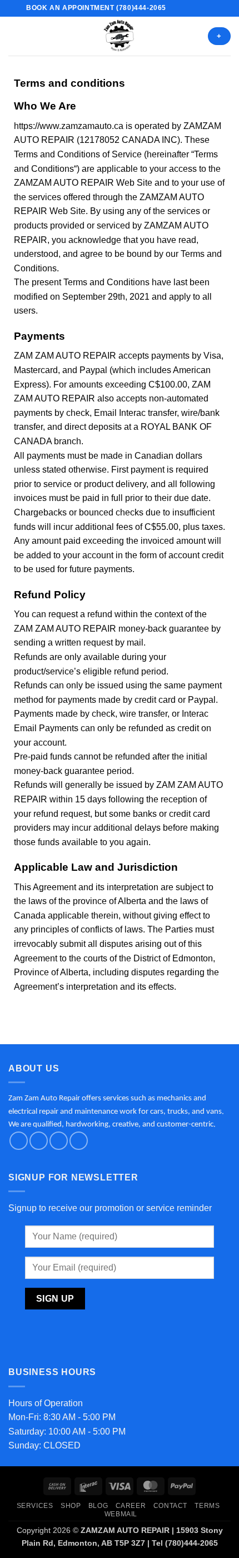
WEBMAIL (120, 1514)
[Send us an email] (196, 8)
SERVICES (35, 1506)
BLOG (98, 1506)
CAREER (131, 1506)
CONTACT (170, 1506)
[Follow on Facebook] (175, 8)
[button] (15, 35)
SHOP (71, 1506)
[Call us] (207, 8)
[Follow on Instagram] (186, 8)
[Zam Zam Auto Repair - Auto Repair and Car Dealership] (119, 36)
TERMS (207, 1506)
